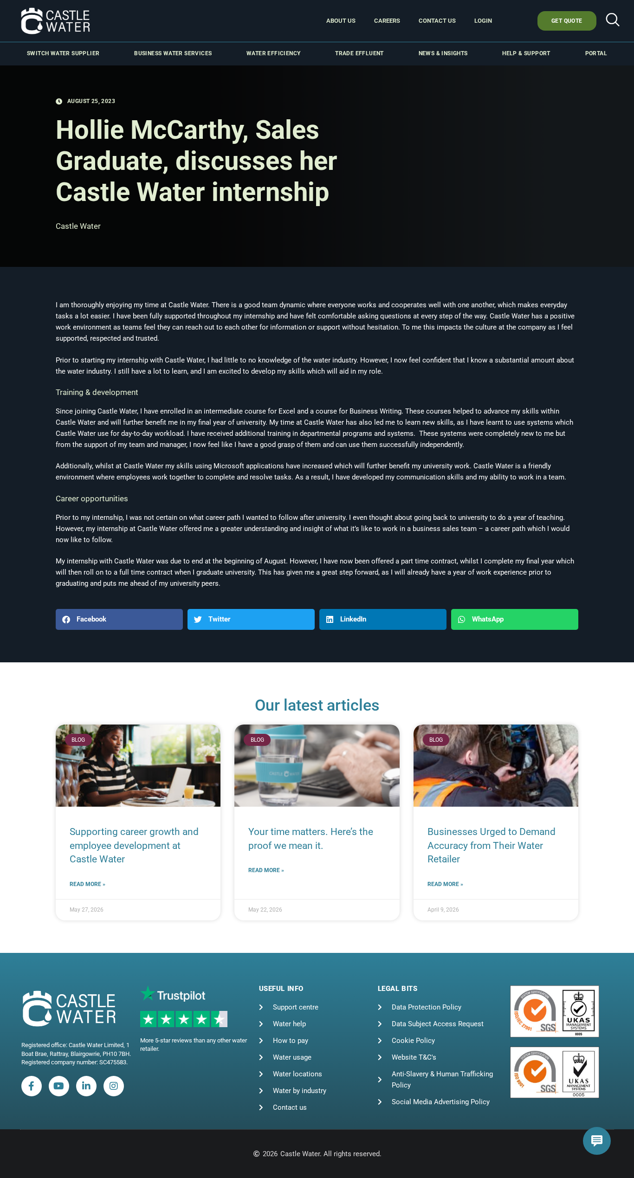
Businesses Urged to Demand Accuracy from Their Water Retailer (491, 845)
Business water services (173, 53)
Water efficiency (273, 53)
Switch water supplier (63, 53)
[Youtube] (59, 1086)
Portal (596, 53)
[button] (612, 21)
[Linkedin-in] (86, 1086)
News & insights (443, 53)
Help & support (526, 53)
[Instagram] (114, 1086)
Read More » (87, 884)
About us (341, 20)
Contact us (437, 20)
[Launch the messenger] (597, 1141)
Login (483, 20)
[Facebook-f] (31, 1086)
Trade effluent (359, 53)
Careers (387, 20)
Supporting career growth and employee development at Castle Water (134, 845)
